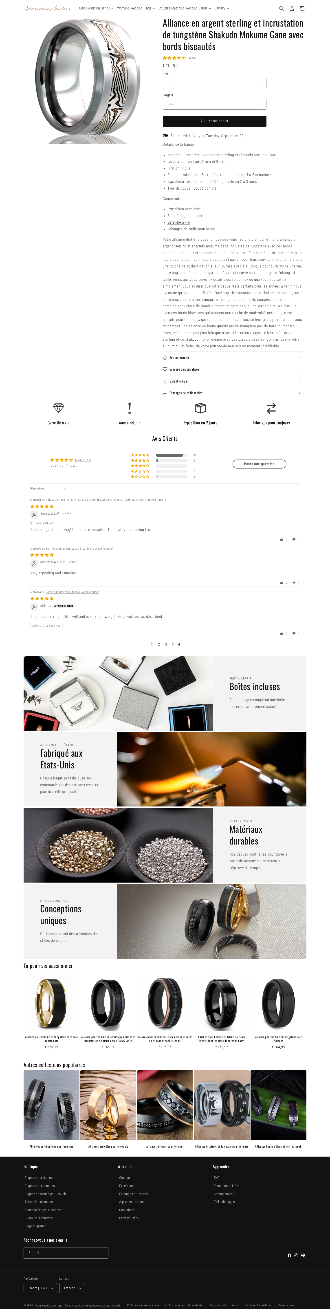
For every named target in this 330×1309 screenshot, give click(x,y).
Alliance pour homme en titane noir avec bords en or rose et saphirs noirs (164, 1039)
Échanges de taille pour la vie (191, 229)
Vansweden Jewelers (48, 1305)
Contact (124, 1178)
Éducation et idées (227, 1186)
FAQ (217, 1178)
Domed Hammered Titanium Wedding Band (72, 592)
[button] (281, 8)
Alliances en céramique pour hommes (51, 1146)
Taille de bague (224, 1202)
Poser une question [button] (259, 464)
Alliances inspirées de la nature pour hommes (222, 1146)
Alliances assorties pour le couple (108, 1146)
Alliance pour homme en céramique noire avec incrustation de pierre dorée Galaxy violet (108, 1039)
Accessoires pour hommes (44, 1210)
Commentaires (224, 1194)
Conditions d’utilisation (223, 1305)
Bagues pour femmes (40, 1186)
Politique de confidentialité (186, 1305)
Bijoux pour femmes (39, 1218)
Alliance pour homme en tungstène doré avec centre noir (51, 1039)
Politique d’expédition (258, 1305)
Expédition (126, 1186)
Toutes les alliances (39, 1202)
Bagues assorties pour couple (46, 1194)
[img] (42, 506)
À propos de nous (131, 1202)
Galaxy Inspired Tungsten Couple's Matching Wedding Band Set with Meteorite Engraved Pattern (106, 499)
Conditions (126, 1210)
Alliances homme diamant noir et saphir (278, 1146)
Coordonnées (286, 1305)
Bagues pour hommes (40, 1178)
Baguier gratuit (35, 1226)
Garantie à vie (178, 222)
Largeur (168, 95)
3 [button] (166, 644)
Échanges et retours (133, 1194)
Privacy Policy (129, 1218)
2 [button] (159, 644)
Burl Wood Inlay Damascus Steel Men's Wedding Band (79, 548)
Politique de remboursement (144, 1305)
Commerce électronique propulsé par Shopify (93, 1305)
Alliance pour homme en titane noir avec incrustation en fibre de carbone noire (221, 1039)
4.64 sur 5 (83, 460)
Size (166, 74)
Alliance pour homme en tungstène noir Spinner (278, 1039)
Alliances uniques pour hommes (165, 1146)
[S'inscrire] (103, 1253)
